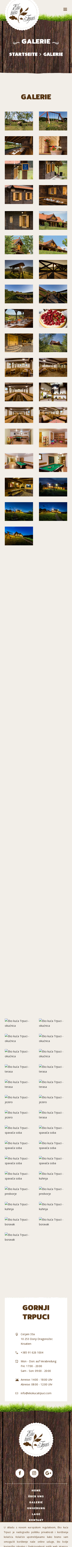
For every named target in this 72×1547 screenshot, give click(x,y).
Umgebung (36, 1508)
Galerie (36, 1502)
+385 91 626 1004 (32, 1352)
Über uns (36, 1496)
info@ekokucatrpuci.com (36, 1393)
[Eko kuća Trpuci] (20, 1473)
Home (36, 1490)
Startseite (23, 54)
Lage (36, 1514)
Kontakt (36, 1520)
